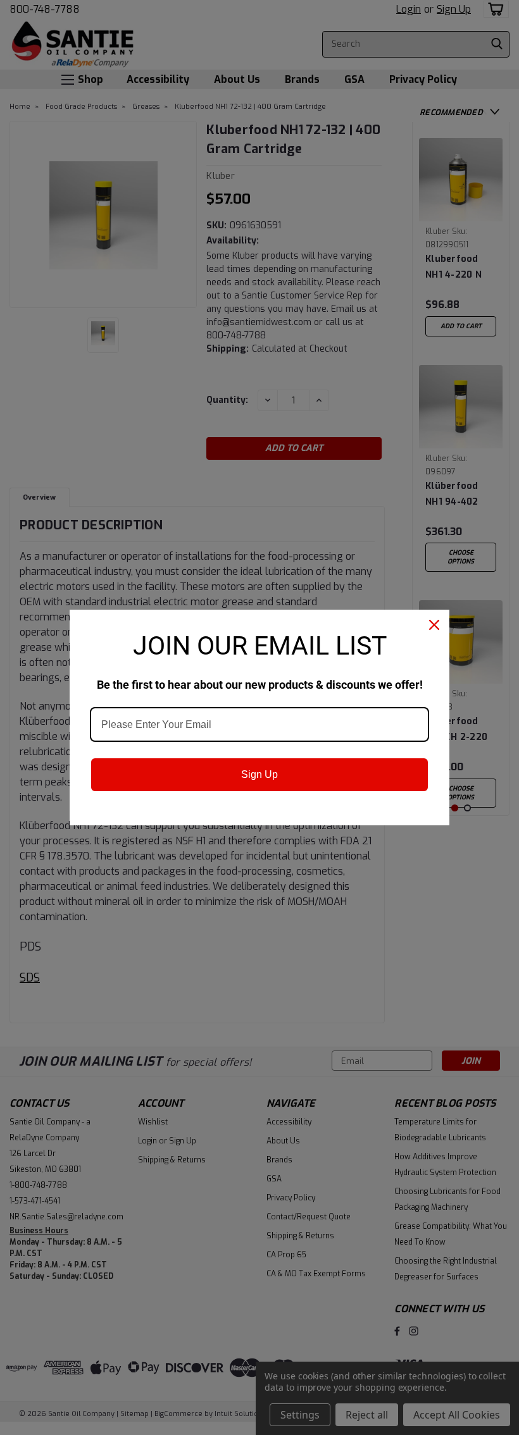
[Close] (434, 625)
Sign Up (259, 774)
